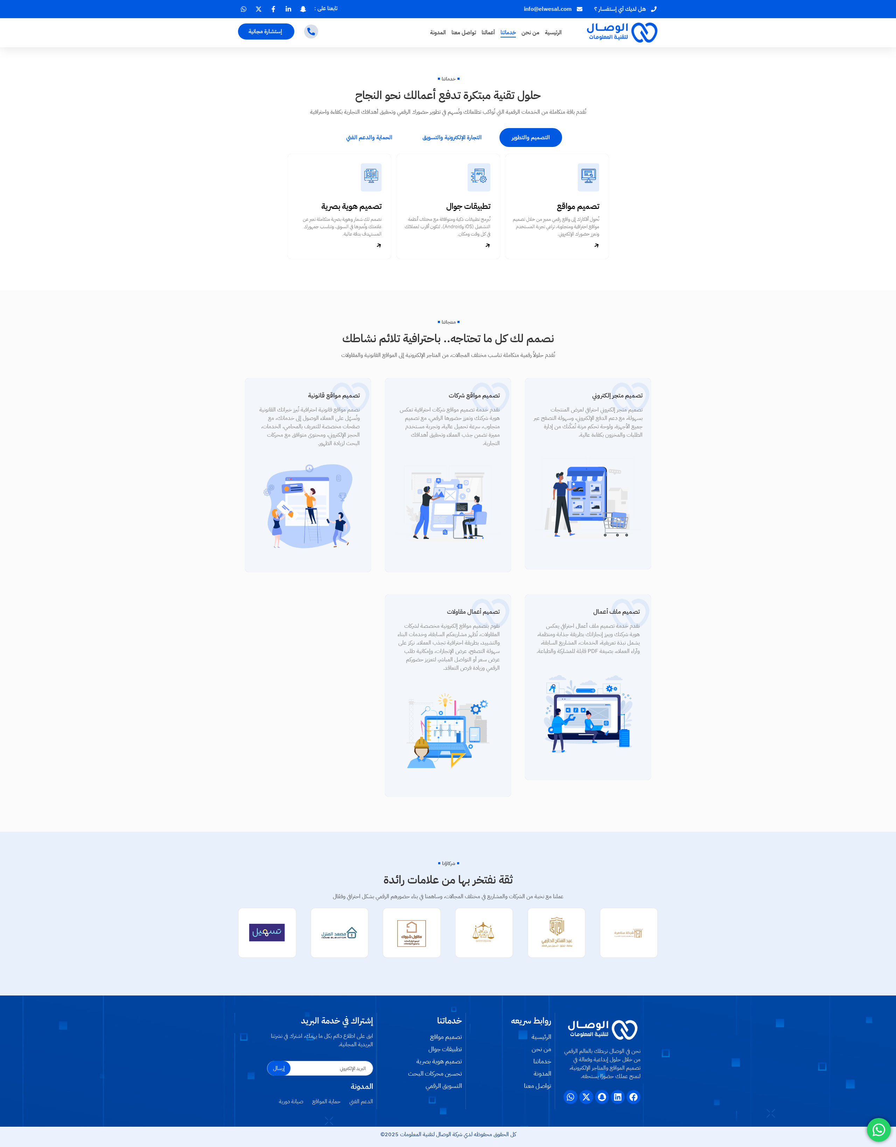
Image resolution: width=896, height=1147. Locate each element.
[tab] (530, 137)
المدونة (438, 32)
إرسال (279, 1068)
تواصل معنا (463, 32)
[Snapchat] (602, 1097)
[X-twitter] (586, 1097)
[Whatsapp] (571, 1097)
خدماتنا (508, 32)
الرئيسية (553, 32)
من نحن (530, 32)
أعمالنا (488, 32)
